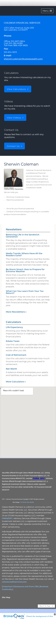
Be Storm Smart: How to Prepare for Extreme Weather (25, 270)
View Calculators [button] (16, 89)
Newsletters (13, 229)
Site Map (6, 597)
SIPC (42, 478)
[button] (47, 11)
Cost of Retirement (16, 355)
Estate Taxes (12, 341)
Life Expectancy (14, 327)
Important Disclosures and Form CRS (20, 586)
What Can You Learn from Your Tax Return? (24, 292)
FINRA (36, 478)
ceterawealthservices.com (14, 582)
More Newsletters (16, 312)
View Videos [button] (14, 117)
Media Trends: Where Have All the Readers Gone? (24, 254)
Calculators (13, 322)
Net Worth (11, 369)
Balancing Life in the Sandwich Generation (22, 235)
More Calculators (16, 381)
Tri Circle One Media (27, 502)
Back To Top (45, 606)
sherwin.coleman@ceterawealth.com (23, 59)
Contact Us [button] (13, 146)
